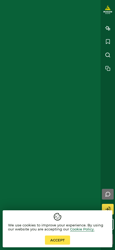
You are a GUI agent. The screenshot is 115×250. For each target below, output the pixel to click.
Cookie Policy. (82, 229)
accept (57, 240)
